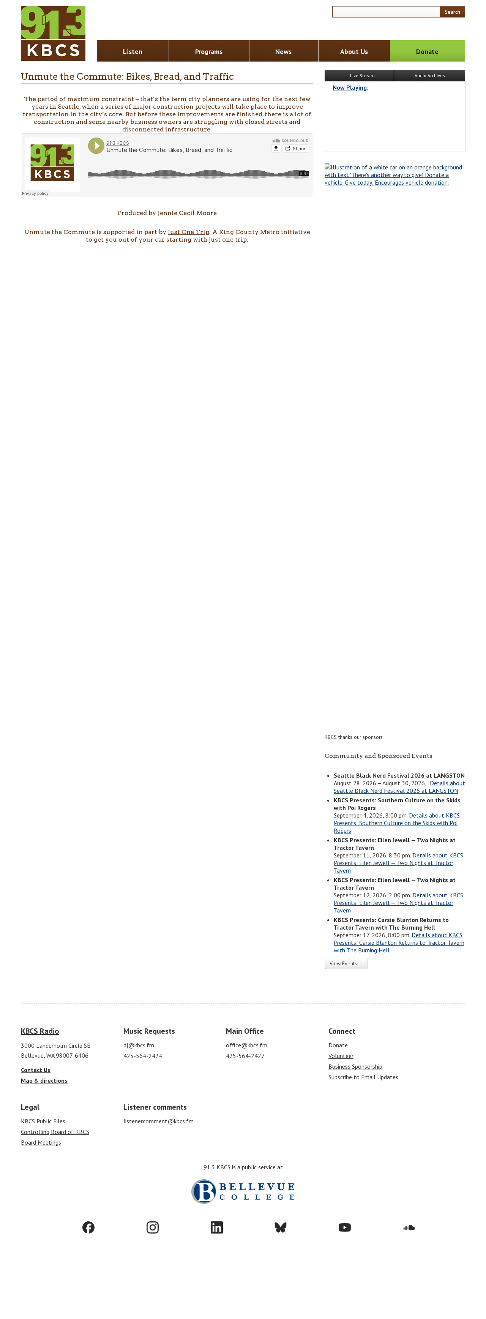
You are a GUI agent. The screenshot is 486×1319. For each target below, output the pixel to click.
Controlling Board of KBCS (55, 1132)
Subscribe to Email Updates (363, 1077)
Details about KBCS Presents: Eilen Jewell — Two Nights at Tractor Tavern (398, 862)
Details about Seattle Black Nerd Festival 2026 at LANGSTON (399, 786)
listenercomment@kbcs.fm (158, 1121)
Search (452, 11)
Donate (427, 51)
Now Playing (350, 87)
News (283, 51)
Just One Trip (188, 232)
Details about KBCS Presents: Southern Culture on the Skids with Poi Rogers (397, 822)
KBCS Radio (40, 1031)
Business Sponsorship (355, 1066)
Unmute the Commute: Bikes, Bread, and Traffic (127, 76)
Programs (208, 51)
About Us (354, 51)
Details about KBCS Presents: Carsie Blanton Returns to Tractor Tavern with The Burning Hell (399, 942)
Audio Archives (430, 75)
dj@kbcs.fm (138, 1045)
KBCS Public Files (43, 1121)
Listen (132, 51)
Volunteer (340, 1056)
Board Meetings (41, 1142)
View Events (344, 963)
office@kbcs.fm (246, 1045)
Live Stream (362, 75)
